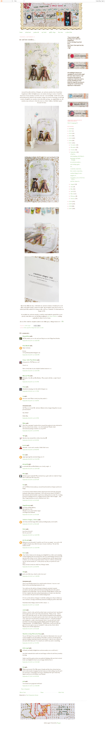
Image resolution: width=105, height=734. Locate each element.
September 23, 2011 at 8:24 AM (31, 524)
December (73, 145)
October (73, 149)
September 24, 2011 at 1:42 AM (31, 605)
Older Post (61, 692)
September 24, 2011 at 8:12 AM (31, 628)
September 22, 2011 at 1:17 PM (31, 391)
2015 (70, 133)
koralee (24, 445)
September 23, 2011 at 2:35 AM (31, 479)
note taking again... (75, 164)
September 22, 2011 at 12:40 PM (31, 370)
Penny (24, 387)
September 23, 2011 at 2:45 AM (31, 500)
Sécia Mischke (26, 345)
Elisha (24, 423)
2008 (70, 206)
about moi (28, 32)
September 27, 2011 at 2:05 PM (31, 676)
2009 (70, 204)
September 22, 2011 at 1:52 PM (31, 400)
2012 (70, 140)
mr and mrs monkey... (75, 162)
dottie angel (26, 648)
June (72, 186)
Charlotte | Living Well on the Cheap (32, 634)
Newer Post (23, 692)
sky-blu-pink (26, 540)
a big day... (73, 154)
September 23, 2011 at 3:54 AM (31, 514)
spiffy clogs (52, 32)
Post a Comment (25, 689)
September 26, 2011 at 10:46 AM (31, 662)
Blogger (59, 723)
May (72, 189)
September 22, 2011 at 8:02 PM (31, 449)
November (73, 147)
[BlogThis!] (35, 325)
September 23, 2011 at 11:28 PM (31, 576)
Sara (24, 454)
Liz (23, 396)
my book (44, 32)
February (73, 196)
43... (71, 166)
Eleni (24, 473)
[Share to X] (37, 325)
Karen (24, 553)
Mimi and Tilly (26, 375)
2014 (70, 135)
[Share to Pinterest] (39, 325)
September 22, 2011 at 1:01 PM (31, 381)
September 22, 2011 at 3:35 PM (31, 440)
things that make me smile (37, 327)
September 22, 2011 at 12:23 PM (31, 340)
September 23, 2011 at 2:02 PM (31, 566)
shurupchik (25, 464)
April (72, 191)
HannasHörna (26, 336)
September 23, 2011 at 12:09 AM (31, 468)
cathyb (24, 610)
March (72, 193)
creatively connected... (76, 168)
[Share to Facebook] (38, 325)
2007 (70, 208)
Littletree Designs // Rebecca (30, 519)
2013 (70, 138)
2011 (70, 143)
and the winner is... (75, 181)
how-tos (60, 32)
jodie (24, 681)
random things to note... (76, 173)
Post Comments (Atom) (32, 695)
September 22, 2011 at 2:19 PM (31, 418)
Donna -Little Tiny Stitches (30, 360)
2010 (70, 201)
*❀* (24, 436)
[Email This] (34, 325)
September (73, 152)
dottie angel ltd (27, 327)
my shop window (52, 316)
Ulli (23, 572)
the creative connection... (76, 171)
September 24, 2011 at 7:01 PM (31, 643)
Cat (23, 484)
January (73, 198)
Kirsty (24, 529)
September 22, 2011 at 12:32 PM (31, 354)
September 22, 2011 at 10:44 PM (31, 459)
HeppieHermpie (26, 505)
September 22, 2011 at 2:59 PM (31, 430)
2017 (70, 131)
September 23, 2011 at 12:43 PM (31, 547)
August (73, 184)
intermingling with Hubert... (77, 156)
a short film (68, 32)
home (21, 32)
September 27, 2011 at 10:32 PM (31, 685)
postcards (36, 32)
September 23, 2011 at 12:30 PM (31, 535)
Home (42, 692)
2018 (70, 128)
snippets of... (73, 175)
